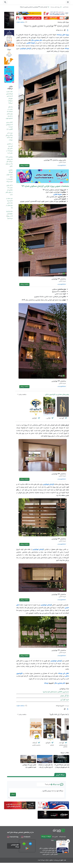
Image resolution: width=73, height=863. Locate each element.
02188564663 (62, 165)
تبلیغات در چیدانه (46, 837)
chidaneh (26, 837)
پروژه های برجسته (63, 22)
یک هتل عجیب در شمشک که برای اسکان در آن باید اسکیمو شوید (9, 113)
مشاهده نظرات (20, 22)
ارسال (13, 794)
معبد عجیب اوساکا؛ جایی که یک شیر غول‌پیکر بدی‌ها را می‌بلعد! (9, 97)
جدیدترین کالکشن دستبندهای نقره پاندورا (56, 692)
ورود (52, 840)
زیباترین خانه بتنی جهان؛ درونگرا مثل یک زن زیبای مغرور (9, 161)
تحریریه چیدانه (60, 706)
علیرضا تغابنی (57, 194)
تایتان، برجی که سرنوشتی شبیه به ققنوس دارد (9, 125)
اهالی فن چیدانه (63, 673)
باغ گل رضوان (64, 696)
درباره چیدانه (62, 837)
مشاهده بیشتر (22, 394)
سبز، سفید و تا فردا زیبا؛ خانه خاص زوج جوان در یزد (9, 203)
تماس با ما (55, 837)
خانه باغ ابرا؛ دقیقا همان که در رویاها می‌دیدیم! (9, 215)
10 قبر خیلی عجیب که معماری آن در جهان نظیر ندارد (9, 190)
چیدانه (46, 683)
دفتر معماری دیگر (60, 683)
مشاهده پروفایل (24, 165)
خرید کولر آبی (64, 699)
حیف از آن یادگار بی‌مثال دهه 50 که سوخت (9, 136)
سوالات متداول (61, 840)
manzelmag (13, 837)
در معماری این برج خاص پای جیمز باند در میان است (9, 148)
